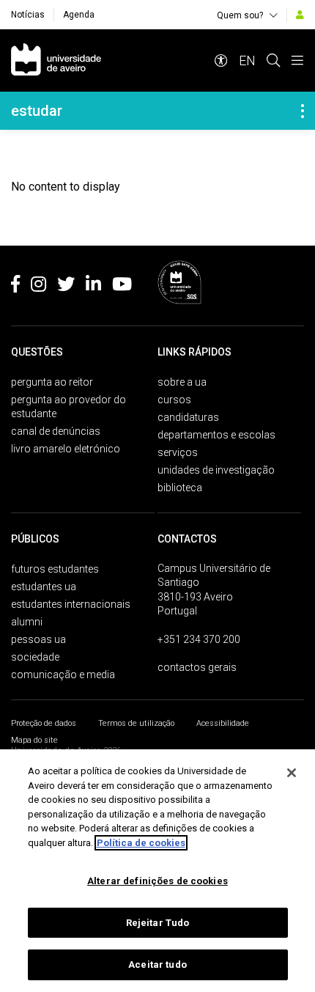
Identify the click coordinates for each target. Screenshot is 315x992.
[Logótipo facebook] (15, 287)
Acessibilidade (222, 723)
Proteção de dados (43, 723)
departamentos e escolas (216, 435)
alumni (26, 622)
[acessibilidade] (221, 60)
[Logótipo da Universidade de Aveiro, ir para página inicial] (56, 60)
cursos (174, 399)
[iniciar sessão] (300, 14)
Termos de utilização (136, 723)
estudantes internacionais (70, 604)
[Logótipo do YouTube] (122, 287)
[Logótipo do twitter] (66, 287)
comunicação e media (63, 674)
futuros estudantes (55, 569)
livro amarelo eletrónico (65, 449)
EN (247, 60)
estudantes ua (43, 586)
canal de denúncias (55, 431)
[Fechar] (291, 773)
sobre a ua (182, 382)
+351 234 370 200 (199, 639)
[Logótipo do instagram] (38, 287)
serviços (178, 452)
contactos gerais (197, 667)
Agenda (78, 15)
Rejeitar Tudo (158, 922)
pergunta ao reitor (52, 382)
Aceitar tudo (157, 964)
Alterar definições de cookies (157, 880)
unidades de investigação (216, 470)
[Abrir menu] (297, 60)
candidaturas (188, 417)
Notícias (28, 15)
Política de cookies (141, 842)
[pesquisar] (273, 60)
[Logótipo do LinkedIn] (93, 287)
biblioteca (180, 487)
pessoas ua (38, 639)
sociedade (35, 657)
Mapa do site (34, 740)
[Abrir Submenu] (302, 110)
